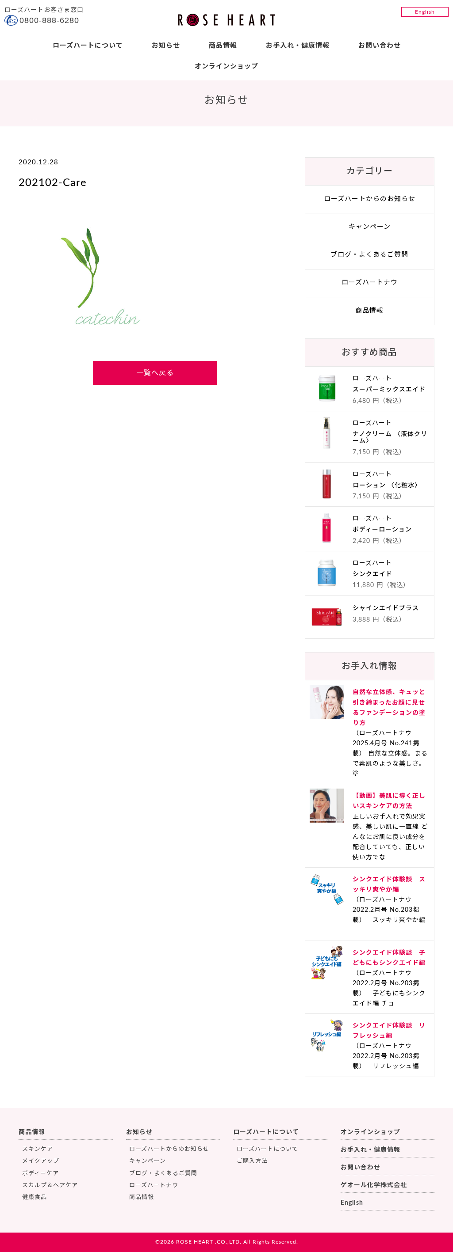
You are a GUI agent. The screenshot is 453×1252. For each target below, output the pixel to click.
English (425, 12)
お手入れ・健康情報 (298, 45)
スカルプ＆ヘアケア (50, 1185)
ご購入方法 (252, 1161)
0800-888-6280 (49, 20)
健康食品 (34, 1197)
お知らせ (166, 45)
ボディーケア (40, 1173)
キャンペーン (370, 227)
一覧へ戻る (155, 372)
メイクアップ (40, 1161)
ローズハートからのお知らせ (369, 199)
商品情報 (223, 45)
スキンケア (37, 1149)
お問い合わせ (379, 45)
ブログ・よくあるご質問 (369, 254)
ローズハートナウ (370, 282)
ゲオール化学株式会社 (374, 1185)
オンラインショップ (226, 66)
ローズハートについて (88, 45)
